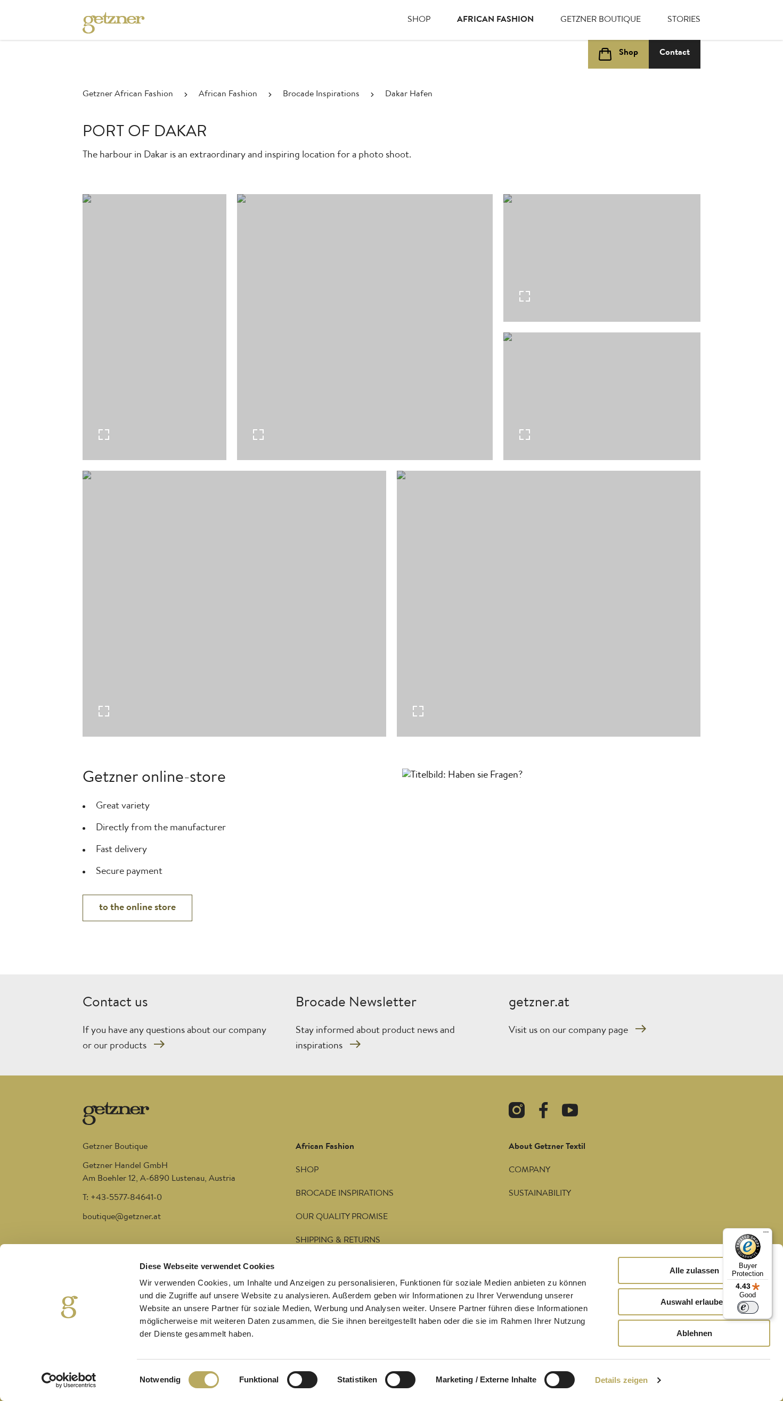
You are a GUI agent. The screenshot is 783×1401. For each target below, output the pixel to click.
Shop (418, 20)
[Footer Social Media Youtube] (570, 1112)
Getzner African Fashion (128, 94)
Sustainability (540, 1194)
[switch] (302, 1379)
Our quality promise (342, 1217)
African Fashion (495, 20)
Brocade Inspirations (321, 94)
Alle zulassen (694, 1270)
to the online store (137, 908)
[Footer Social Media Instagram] (517, 1112)
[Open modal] (154, 327)
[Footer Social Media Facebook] (543, 1112)
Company (529, 1170)
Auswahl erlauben (694, 1301)
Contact (674, 53)
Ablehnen (694, 1333)
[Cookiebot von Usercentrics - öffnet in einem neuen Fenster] (69, 1380)
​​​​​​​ (122, 1217)
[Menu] (766, 1234)
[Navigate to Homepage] (125, 23)
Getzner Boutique (600, 20)
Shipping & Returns (338, 1241)
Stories (683, 20)
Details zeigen (621, 1380)
